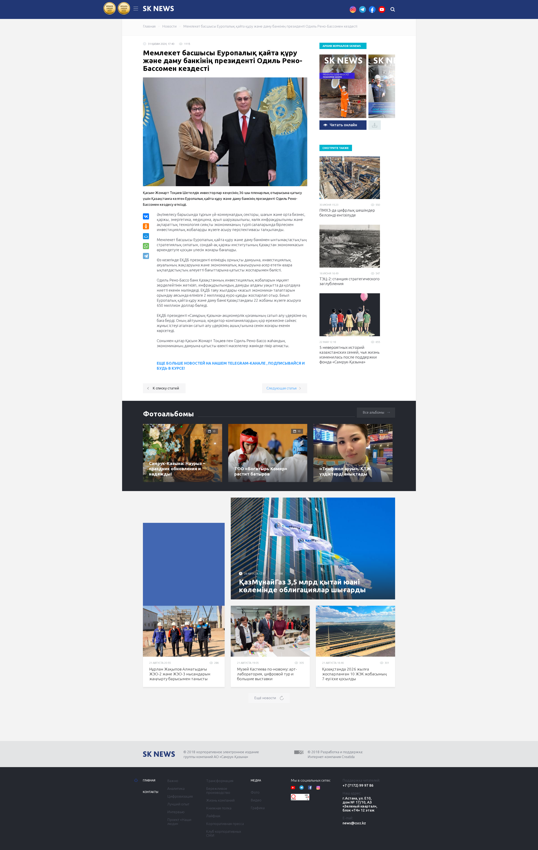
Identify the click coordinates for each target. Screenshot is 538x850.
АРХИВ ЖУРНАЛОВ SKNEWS (342, 45)
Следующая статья (281, 388)
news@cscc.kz (354, 823)
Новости (169, 26)
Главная (149, 26)
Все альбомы (373, 412)
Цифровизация (180, 796)
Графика (258, 808)
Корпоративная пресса (225, 824)
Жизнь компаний (220, 800)
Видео (256, 800)
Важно (172, 781)
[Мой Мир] (146, 236)
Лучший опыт (178, 804)
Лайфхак (213, 816)
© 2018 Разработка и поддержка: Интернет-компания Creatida (335, 754)
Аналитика (176, 788)
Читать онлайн (343, 125)
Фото (255, 792)
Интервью (176, 812)
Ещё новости (265, 698)
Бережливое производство (218, 790)
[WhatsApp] (146, 246)
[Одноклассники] (146, 226)
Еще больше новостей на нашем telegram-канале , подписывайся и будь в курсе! (231, 365)
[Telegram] (146, 256)
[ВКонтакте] (146, 216)
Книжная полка (218, 808)
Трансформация (219, 781)
